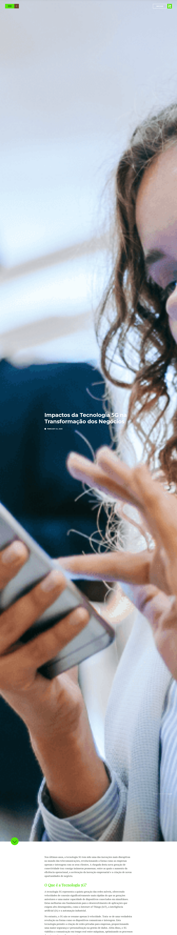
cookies (170, 793)
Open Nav (9, 6)
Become (160, 6)
